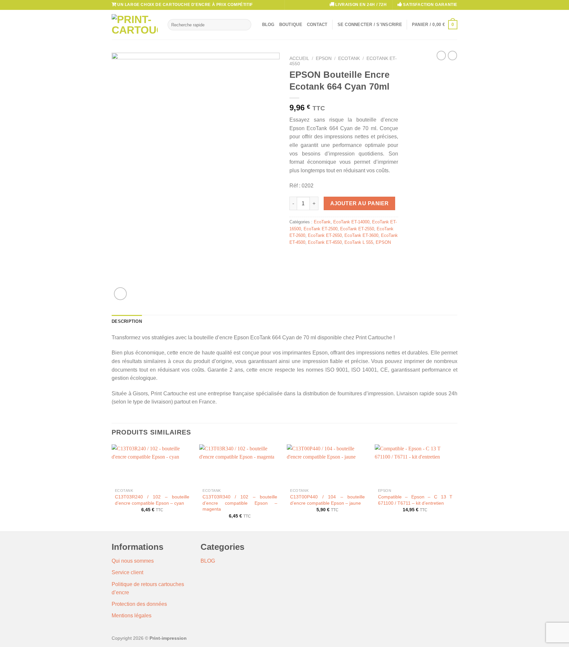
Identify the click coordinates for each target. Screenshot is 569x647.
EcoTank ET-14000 (351, 221)
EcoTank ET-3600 (361, 235)
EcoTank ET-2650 (325, 235)
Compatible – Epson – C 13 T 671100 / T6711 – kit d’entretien (415, 500)
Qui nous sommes (133, 561)
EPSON (324, 58)
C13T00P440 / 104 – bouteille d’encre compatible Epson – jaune (327, 500)
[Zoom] (120, 293)
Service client (127, 572)
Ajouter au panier (359, 203)
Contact (317, 24)
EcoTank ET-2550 (357, 228)
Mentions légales (131, 615)
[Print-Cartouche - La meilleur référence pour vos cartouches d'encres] (135, 24)
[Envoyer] (244, 24)
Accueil (299, 58)
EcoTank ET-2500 (321, 228)
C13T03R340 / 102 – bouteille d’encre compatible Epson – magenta (240, 503)
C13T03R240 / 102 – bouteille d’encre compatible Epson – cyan (152, 500)
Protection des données (139, 604)
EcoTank (349, 58)
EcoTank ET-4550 (325, 242)
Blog (268, 24)
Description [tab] (127, 321)
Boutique (290, 24)
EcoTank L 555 (358, 242)
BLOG (208, 561)
